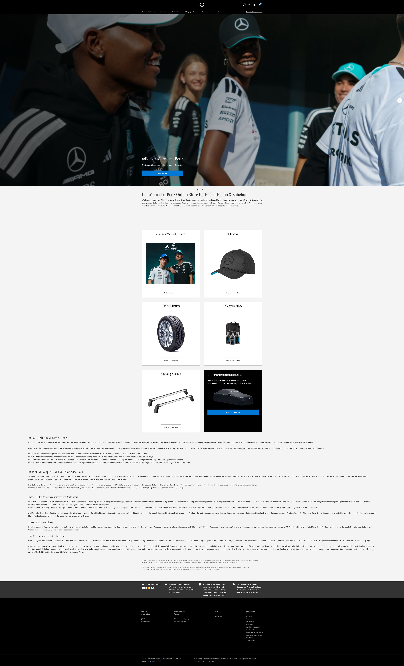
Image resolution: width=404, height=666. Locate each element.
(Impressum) (156, 661)
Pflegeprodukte (191, 12)
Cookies (248, 619)
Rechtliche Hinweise (252, 630)
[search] (244, 4)
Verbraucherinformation (254, 635)
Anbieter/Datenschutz (254, 12)
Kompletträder (218, 12)
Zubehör (164, 12)
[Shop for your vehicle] (249, 4)
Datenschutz (250, 622)
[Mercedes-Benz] (202, 5)
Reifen (204, 12)
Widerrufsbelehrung (180, 622)
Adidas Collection (148, 12)
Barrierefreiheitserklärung (254, 632)
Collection (176, 12)
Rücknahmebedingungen (182, 619)
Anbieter (249, 616)
